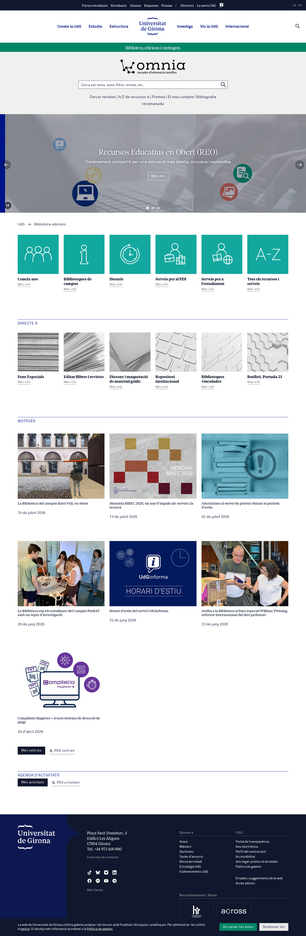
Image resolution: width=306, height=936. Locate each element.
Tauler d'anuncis (191, 856)
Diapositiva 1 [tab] (147, 208)
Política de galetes (248, 866)
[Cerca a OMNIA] (223, 85)
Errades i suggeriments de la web (259, 878)
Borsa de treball (190, 861)
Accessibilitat (245, 856)
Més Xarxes (95, 890)
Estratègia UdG (190, 866)
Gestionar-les (274, 927)
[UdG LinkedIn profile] (114, 872)
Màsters (185, 846)
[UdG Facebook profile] (89, 880)
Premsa (166, 5)
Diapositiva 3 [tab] (158, 208)
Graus (183, 841)
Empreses (151, 5)
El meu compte (181, 97)
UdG (21, 224)
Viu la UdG (209, 27)
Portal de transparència (252, 841)
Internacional (237, 27)
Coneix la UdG (69, 27)
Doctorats (186, 851)
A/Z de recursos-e (133, 97)
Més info (153, 176)
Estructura (118, 27)
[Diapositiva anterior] (6, 164)
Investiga (185, 27)
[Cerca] (298, 26)
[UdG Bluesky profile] (97, 872)
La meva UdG (206, 5)
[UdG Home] (152, 26)
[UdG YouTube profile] (106, 880)
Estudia (95, 27)
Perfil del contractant (251, 851)
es (294, 5)
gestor (25, 929)
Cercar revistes (103, 97)
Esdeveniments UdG (193, 871)
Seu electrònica (247, 846)
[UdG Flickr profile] (97, 880)
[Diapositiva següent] (299, 164)
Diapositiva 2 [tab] (153, 208)
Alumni (135, 5)
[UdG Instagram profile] (106, 872)
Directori (187, 5)
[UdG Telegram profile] (114, 880)
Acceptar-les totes (238, 927)
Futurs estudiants (95, 5)
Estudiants (119, 5)
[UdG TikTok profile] (89, 872)
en (300, 5)
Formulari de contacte (102, 857)
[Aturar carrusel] (7, 205)
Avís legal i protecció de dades (257, 861)
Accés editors (245, 883)
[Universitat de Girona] (36, 838)
